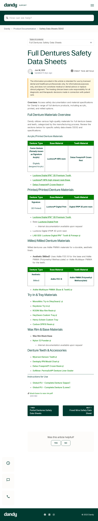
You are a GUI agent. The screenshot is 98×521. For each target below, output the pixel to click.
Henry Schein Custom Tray (45, 319)
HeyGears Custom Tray (44, 315)
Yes (56, 443)
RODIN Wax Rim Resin (43, 310)
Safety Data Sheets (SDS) (51, 28)
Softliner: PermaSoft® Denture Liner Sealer (53, 370)
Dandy (7, 28)
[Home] (10, 5)
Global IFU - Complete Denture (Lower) (51, 387)
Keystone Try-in (40, 306)
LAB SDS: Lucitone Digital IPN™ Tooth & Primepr (55, 235)
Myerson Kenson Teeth (44, 357)
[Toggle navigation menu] (92, 5)
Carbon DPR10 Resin (42, 324)
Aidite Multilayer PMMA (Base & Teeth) (51, 289)
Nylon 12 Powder (41, 340)
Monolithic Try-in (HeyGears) (47, 301)
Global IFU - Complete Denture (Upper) (51, 383)
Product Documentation (25, 28)
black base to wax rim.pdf (41, 393)
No (66, 443)
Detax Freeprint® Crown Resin (47, 366)
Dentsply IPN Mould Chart (45, 361)
